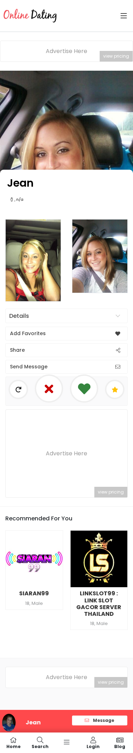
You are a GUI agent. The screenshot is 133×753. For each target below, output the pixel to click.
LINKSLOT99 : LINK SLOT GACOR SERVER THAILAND (98, 603)
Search (40, 746)
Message (103, 720)
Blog (119, 746)
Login (93, 746)
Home (13, 746)
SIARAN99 (34, 593)
